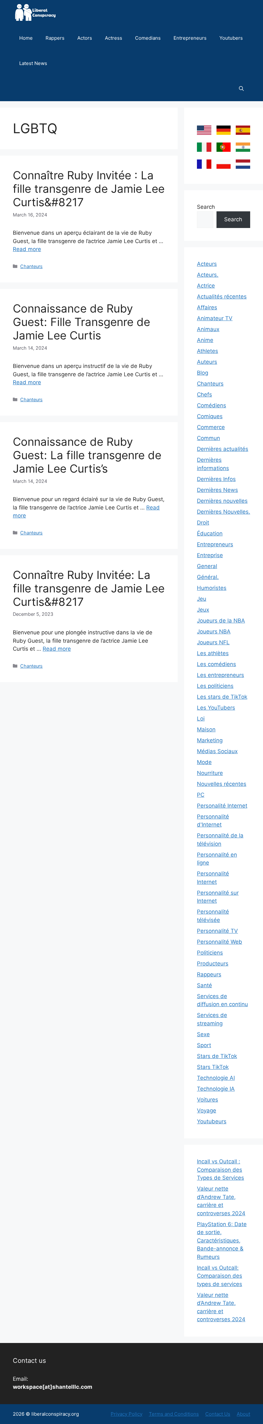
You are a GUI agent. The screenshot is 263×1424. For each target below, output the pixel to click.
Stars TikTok (213, 1067)
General (207, 566)
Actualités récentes (222, 296)
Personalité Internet (222, 805)
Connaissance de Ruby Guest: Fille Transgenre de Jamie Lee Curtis (81, 322)
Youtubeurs (211, 1121)
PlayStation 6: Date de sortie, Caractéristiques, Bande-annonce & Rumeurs (222, 1240)
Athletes (207, 351)
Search (206, 207)
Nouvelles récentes (221, 784)
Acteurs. (207, 275)
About (243, 1414)
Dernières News (217, 490)
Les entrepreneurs (220, 675)
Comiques (210, 416)
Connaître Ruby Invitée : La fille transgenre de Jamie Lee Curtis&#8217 (89, 188)
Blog (202, 373)
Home (26, 38)
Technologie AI (216, 1078)
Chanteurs (31, 266)
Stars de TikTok (217, 1056)
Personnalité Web (219, 942)
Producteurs (212, 963)
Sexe (203, 1034)
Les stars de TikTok (222, 697)
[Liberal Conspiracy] (35, 12)
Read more (27, 249)
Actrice (206, 285)
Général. (208, 577)
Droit (203, 522)
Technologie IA (216, 1089)
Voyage (206, 1110)
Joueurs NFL (213, 642)
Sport (204, 1045)
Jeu (201, 599)
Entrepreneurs (190, 38)
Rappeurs (209, 974)
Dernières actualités (222, 449)
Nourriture (210, 773)
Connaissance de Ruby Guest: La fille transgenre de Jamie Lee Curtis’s (87, 455)
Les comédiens (216, 664)
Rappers (55, 38)
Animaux (208, 329)
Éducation (210, 533)
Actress (113, 38)
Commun (208, 438)
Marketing (210, 740)
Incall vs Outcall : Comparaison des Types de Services (220, 1169)
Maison (206, 729)
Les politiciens (215, 686)
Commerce (211, 427)
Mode (204, 762)
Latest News (33, 63)
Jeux (203, 609)
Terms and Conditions (174, 1414)
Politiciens (210, 952)
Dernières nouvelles (222, 501)
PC (200, 795)
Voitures (207, 1099)
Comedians (148, 38)
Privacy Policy (126, 1414)
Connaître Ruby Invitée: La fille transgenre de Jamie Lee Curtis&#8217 (89, 588)
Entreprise (210, 555)
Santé (204, 985)
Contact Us (217, 1414)
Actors (84, 38)
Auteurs (207, 362)
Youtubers (231, 38)
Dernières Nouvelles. (223, 512)
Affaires (207, 307)
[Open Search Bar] (241, 88)
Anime (205, 340)
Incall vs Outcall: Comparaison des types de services (219, 1276)
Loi (201, 718)
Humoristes (211, 588)
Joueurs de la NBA (221, 620)
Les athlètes (213, 653)
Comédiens (211, 405)
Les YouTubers (216, 707)
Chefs (204, 394)
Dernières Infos (216, 479)
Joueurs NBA (214, 631)
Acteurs (207, 264)
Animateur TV (215, 318)
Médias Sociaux (217, 751)
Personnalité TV (217, 931)
